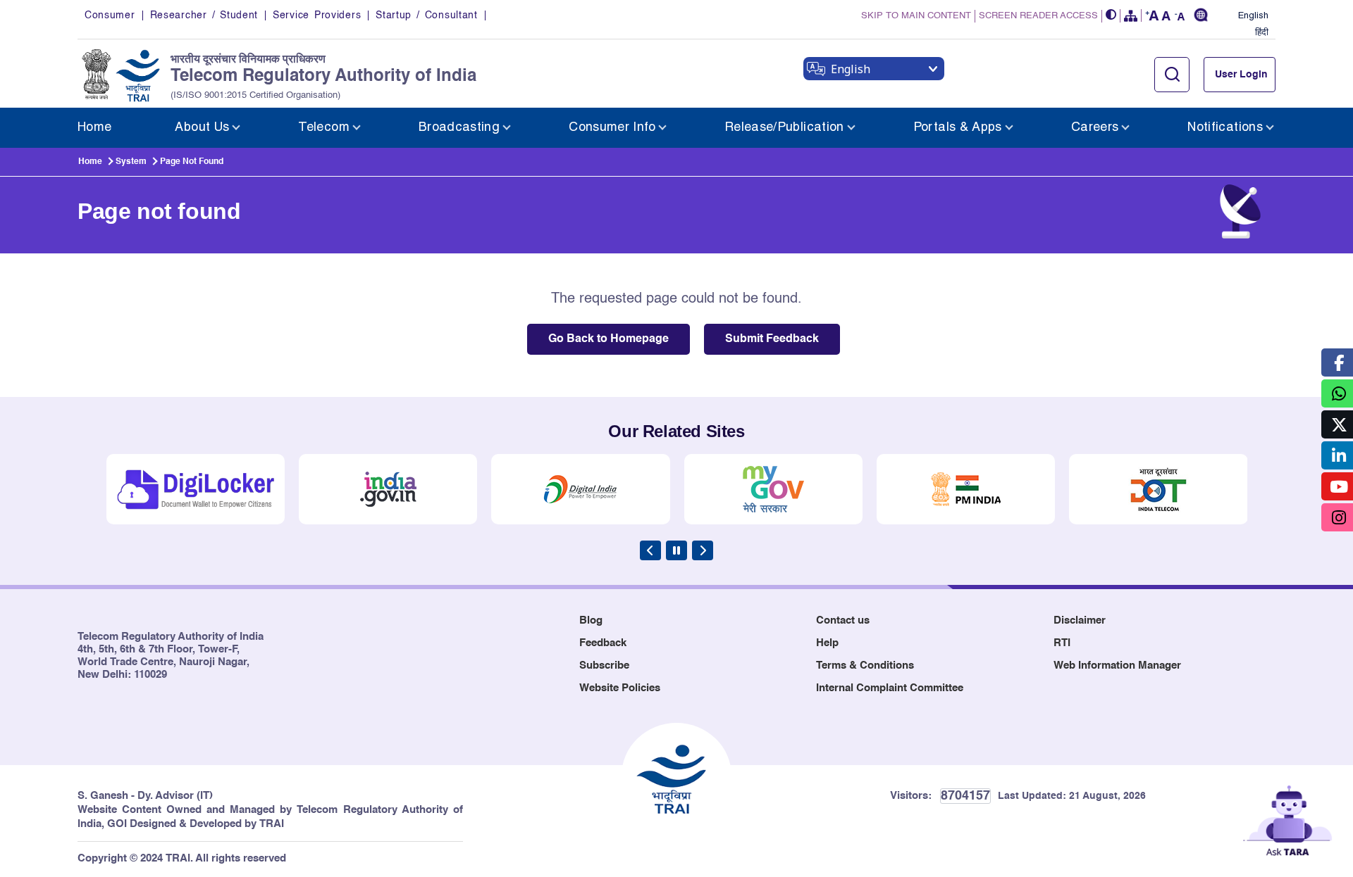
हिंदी (1261, 33)
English (1253, 16)
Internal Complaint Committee (889, 688)
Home (90, 162)
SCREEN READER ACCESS (1038, 15)
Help (827, 643)
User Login (1241, 75)
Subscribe (604, 665)
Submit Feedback (772, 339)
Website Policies (619, 688)
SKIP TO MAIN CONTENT (916, 15)
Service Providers (317, 15)
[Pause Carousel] (676, 550)
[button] (1111, 16)
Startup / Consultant (426, 15)
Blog (591, 620)
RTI (1062, 643)
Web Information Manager (1117, 665)
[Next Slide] (702, 550)
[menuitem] (94, 128)
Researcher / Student (204, 15)
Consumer (110, 15)
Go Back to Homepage (608, 339)
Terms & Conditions (865, 665)
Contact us (843, 620)
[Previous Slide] (650, 550)
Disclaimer (1080, 620)
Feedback (602, 643)
